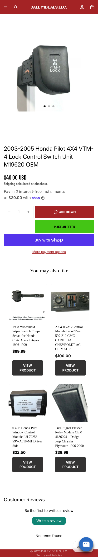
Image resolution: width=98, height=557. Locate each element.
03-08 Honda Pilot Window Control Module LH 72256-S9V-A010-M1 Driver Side (27, 437)
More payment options (49, 252)
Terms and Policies (49, 555)
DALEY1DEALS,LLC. (54, 551)
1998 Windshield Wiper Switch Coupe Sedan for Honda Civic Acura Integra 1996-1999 (26, 336)
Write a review (49, 520)
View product (28, 367)
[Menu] (5, 7)
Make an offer (64, 226)
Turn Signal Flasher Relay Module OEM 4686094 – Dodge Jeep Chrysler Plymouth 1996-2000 (69, 437)
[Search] (15, 7)
